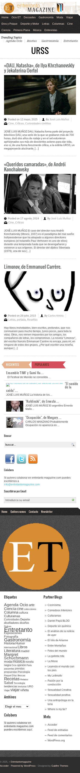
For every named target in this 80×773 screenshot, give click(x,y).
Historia (9, 643)
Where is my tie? (57, 709)
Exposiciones (13, 633)
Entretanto (71, 41)
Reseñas (32, 319)
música (19, 661)
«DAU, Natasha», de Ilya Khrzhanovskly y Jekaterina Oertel (39, 68)
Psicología (24, 672)
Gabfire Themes (59, 765)
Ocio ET (16, 17)
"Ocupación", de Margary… (43, 417)
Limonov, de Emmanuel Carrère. (32, 266)
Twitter (21, 459)
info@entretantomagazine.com (22, 484)
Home (5, 17)
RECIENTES (12, 364)
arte (32, 605)
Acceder (52, 724)
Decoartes (30, 17)
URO (30, 686)
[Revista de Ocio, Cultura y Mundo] (40, 8)
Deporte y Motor (29, 23)
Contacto (33, 511)
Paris (29, 665)
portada (21, 319)
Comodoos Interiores (60, 610)
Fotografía (11, 636)
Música (37, 30)
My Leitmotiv (55, 675)
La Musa (53, 661)
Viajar (69, 17)
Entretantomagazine (20, 761)
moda (8, 661)
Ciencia (5, 30)
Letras (45, 23)
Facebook (10, 459)
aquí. (30, 729)
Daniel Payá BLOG (59, 620)
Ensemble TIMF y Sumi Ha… (25, 372)
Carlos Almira (56, 315)
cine (20, 609)
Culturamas (12, 616)
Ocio (14, 665)
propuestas (10, 672)
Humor (20, 643)
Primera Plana (21, 30)
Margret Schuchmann (16, 656)
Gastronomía (46, 17)
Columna (11, 612)
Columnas (58, 23)
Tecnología (19, 683)
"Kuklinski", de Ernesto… (42, 401)
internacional (10, 647)
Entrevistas (50, 30)
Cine (70, 23)
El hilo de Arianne (58, 640)
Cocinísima (54, 605)
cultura (23, 612)
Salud (8, 683)
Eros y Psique (9, 23)
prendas (20, 668)
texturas (22, 686)
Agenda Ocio (14, 41)
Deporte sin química (59, 626)
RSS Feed (33, 459)
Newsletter (46, 511)
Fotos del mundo (57, 650)
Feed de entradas (58, 730)
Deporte (25, 619)
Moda (60, 17)
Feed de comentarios (60, 735)
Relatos (24, 679)
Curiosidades (12, 619)
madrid (25, 651)
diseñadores (11, 622)
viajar (15, 690)
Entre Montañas (57, 645)
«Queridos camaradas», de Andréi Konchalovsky (35, 167)
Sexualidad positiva (59, 694)
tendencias (10, 686)
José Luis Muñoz (59, 119)
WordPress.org (56, 740)
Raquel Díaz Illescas (14, 675)
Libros (23, 647)
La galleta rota (56, 656)
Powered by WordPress (23, 765)
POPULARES (42, 364)
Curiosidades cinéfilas (38, 123)
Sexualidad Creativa (59, 689)
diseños (24, 622)
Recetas (32, 41)
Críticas (19, 123)
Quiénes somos (18, 511)
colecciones (30, 609)
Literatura (12, 650)
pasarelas (9, 668)
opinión (21, 665)
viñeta (24, 690)
